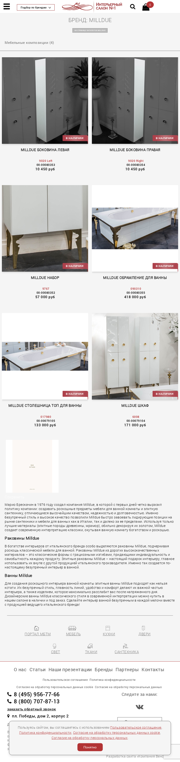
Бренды (104, 669)
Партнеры (127, 669)
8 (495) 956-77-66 (37, 694)
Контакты (153, 669)
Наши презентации (70, 669)
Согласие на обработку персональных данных (90, 738)
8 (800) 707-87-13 (37, 701)
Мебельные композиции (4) (29, 42)
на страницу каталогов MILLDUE (90, 30)
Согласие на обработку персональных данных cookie (116, 732)
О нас (20, 669)
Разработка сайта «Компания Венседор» (139, 756)
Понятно (90, 747)
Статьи (38, 669)
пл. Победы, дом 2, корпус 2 (40, 716)
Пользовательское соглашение (135, 727)
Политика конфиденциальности (45, 732)
